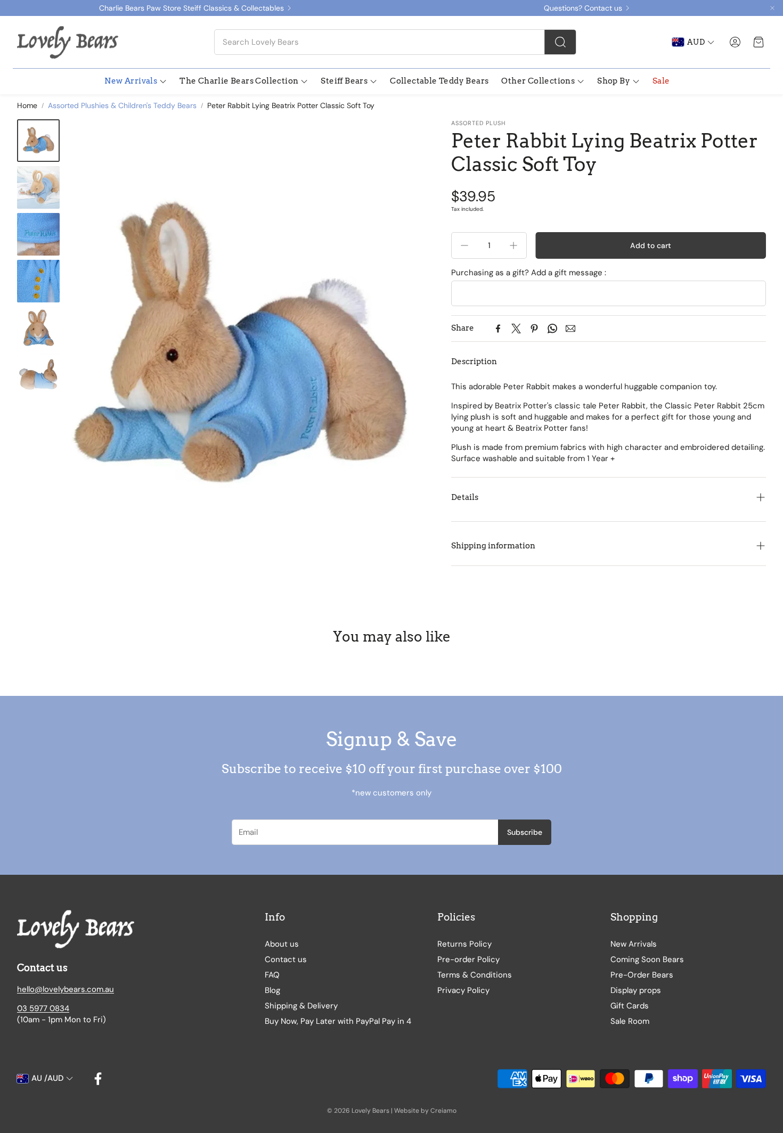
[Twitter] (516, 328)
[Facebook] (498, 328)
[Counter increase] (513, 245)
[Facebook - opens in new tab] (98, 1078)
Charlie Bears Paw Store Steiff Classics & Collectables (191, 8)
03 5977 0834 (43, 1008)
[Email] (570, 328)
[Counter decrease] (464, 245)
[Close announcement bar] (772, 8)
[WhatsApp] (552, 328)
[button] (395, 42)
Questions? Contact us (583, 8)
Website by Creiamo (425, 1110)
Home (27, 105)
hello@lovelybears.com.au (65, 989)
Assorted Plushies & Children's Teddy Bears (122, 105)
